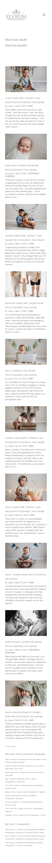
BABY (30, 105)
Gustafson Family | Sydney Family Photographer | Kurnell (25, 815)
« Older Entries (10, 746)
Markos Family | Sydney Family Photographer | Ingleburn (25, 792)
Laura (10, 105)
